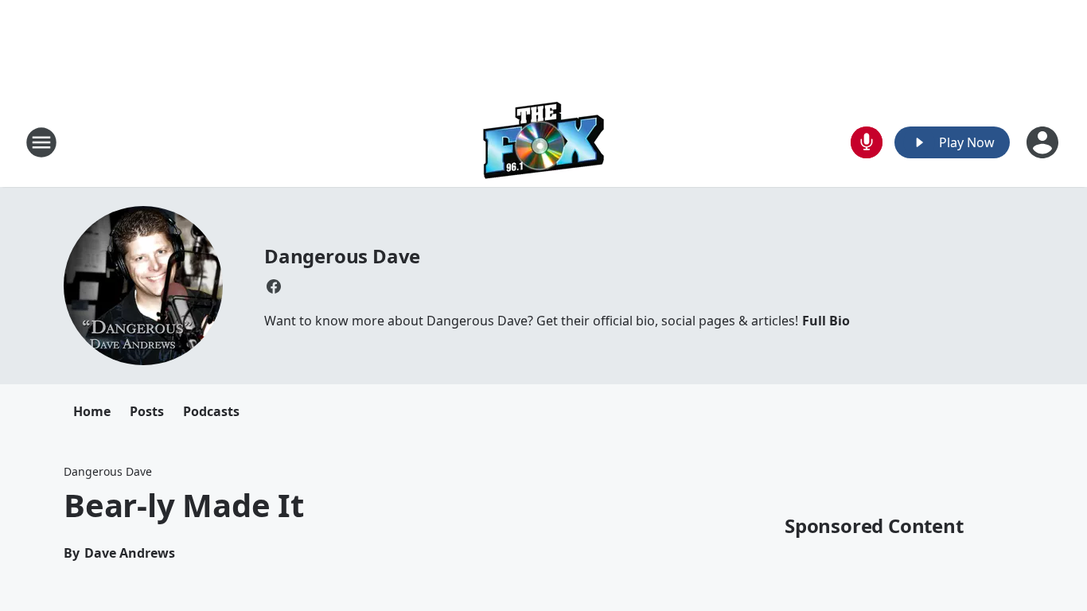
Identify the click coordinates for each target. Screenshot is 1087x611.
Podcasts (211, 411)
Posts (147, 411)
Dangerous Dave (342, 256)
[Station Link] (544, 142)
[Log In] (1044, 142)
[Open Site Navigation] (41, 142)
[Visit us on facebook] (273, 286)
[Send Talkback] (866, 142)
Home (92, 411)
